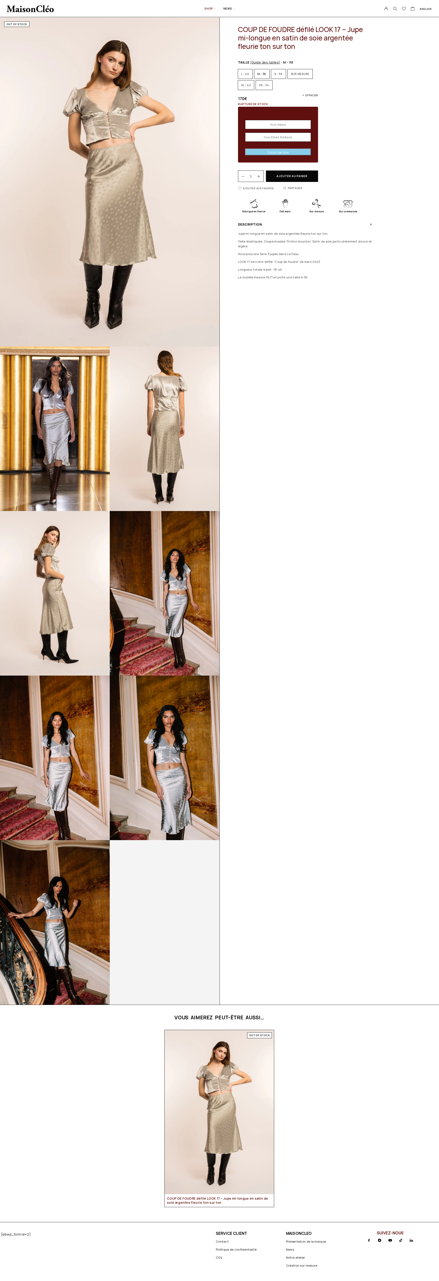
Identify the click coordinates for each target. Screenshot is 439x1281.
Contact (222, 1241)
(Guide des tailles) (265, 62)
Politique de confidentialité (236, 1249)
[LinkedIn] (411, 1240)
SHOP (208, 9)
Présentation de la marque (306, 1241)
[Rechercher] (395, 8)
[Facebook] (369, 1240)
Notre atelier (295, 1257)
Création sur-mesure (301, 1265)
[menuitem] (425, 8)
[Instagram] (379, 1240)
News (227, 9)
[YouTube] (390, 1240)
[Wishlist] (404, 9)
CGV (219, 1257)
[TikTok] (401, 1240)
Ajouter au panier (291, 176)
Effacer (311, 95)
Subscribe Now (278, 152)
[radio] (245, 74)
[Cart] (413, 9)
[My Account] (386, 8)
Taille (259, 62)
